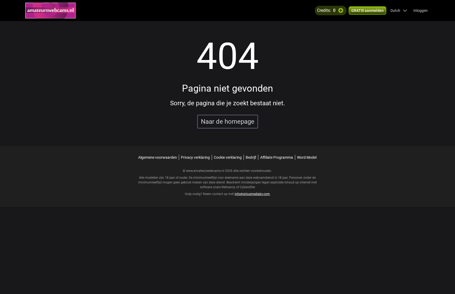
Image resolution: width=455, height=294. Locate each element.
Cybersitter (247, 187)
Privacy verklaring (195, 157)
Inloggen (420, 10)
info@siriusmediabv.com (252, 194)
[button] (398, 10)
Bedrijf (251, 157)
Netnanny (228, 187)
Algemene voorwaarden (157, 157)
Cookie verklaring (228, 157)
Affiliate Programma (276, 157)
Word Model (306, 157)
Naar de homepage (227, 121)
